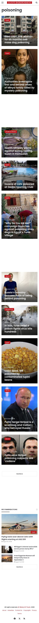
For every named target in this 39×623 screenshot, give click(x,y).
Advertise (11, 610)
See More (19, 567)
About (4, 610)
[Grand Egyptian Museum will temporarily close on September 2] (7, 558)
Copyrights (27, 610)
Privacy (34, 610)
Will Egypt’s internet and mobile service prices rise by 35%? (25, 548)
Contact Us (18, 610)
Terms (20, 613)
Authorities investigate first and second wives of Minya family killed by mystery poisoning (19, 86)
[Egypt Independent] (19, 2)
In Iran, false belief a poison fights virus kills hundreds (18, 328)
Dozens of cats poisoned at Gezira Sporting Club (19, 185)
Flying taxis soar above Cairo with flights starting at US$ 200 (17, 537)
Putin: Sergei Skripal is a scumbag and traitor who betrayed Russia (18, 425)
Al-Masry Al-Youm (24, 607)
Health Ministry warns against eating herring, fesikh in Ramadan (18, 151)
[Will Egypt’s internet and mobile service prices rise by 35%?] (7, 549)
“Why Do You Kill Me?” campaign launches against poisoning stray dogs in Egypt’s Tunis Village (19, 229)
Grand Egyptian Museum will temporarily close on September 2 (24, 558)
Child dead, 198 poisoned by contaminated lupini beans (17, 375)
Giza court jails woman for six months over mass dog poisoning (18, 39)
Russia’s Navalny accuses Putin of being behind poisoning (18, 295)
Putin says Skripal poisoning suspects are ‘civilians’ (18, 458)
